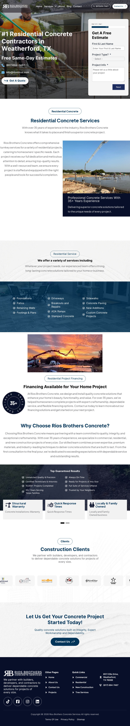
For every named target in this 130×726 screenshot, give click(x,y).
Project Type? (100, 54)
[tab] (62, 523)
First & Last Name (102, 43)
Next (118, 87)
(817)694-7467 (102, 6)
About (61, 6)
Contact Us (118, 6)
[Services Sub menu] (55, 6)
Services (48, 6)
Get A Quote (18, 80)
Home (39, 6)
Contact (77, 6)
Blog (69, 6)
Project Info (99, 64)
